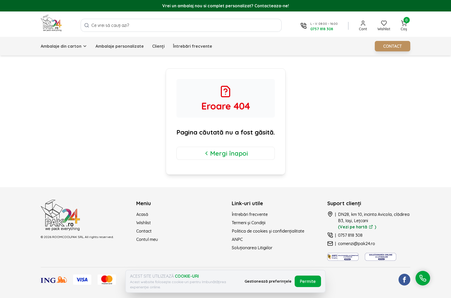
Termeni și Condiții (248, 222)
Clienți (158, 46)
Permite (308, 281)
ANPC (237, 239)
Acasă (142, 214)
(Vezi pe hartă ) (357, 226)
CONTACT (392, 46)
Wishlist (143, 222)
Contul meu (147, 239)
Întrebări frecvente (192, 46)
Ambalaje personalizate (120, 46)
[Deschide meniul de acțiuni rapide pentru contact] (423, 278)
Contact (144, 231)
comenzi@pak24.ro (356, 243)
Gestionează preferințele (268, 281)
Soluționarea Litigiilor (252, 247)
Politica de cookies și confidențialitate (268, 231)
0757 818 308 (350, 235)
